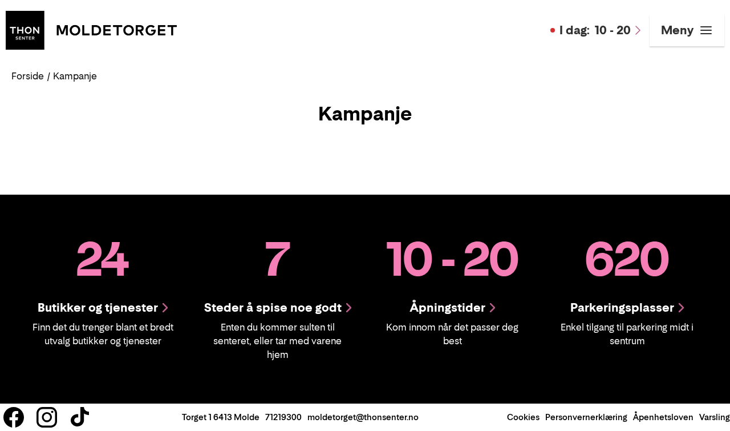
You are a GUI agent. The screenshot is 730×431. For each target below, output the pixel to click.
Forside (27, 76)
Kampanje (75, 76)
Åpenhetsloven (663, 417)
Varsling (714, 417)
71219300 (283, 417)
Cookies (523, 417)
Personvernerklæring (586, 417)
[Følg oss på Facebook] (13, 417)
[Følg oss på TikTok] (80, 417)
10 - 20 (595, 30)
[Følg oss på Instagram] (46, 417)
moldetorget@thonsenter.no (363, 417)
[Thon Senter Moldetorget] (91, 29)
